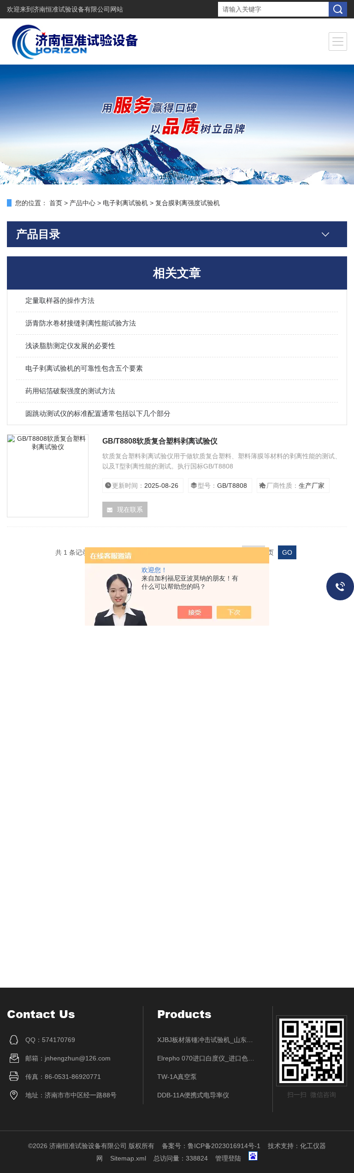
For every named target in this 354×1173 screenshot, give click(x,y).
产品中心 (82, 203)
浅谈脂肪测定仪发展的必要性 (70, 346)
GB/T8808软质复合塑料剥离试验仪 (160, 441)
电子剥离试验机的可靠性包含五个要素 (84, 368)
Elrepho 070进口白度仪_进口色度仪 (208, 1058)
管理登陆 (228, 1158)
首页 (55, 203)
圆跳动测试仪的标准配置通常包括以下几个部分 (98, 413)
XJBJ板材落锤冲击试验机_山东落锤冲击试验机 (208, 1039)
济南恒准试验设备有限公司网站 (78, 9)
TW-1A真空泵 (177, 1076)
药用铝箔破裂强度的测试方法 (70, 391)
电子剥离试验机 (125, 203)
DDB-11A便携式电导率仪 (193, 1095)
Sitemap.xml (128, 1158)
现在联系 (130, 509)
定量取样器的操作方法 (59, 300)
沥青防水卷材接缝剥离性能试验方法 (80, 323)
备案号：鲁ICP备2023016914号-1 (211, 1145)
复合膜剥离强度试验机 (187, 203)
